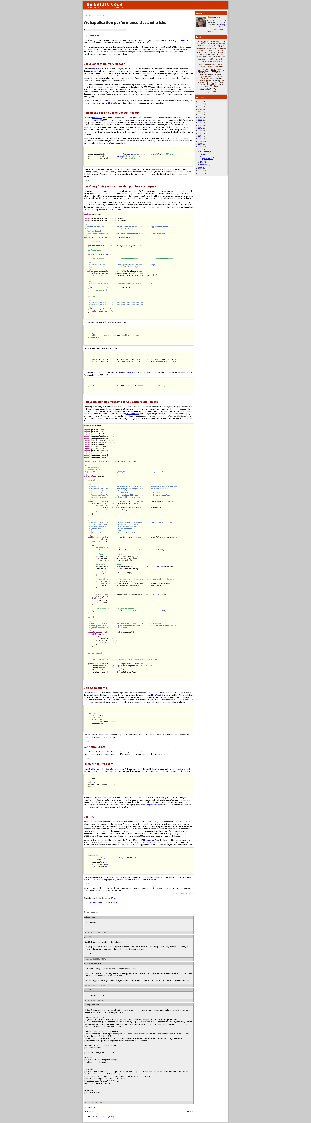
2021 (200, 117)
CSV (203, 47)
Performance (98, 902)
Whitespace (208, 92)
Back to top (87, 58)
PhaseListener (203, 71)
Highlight (199, 56)
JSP (91, 902)
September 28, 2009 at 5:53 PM (95, 959)
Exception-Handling (210, 52)
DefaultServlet (144, 122)
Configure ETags (94, 747)
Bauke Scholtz (90, 963)
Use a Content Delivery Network (105, 64)
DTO (203, 50)
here (146, 43)
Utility (206, 86)
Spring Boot (218, 78)
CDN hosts (112, 103)
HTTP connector (126, 797)
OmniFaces (206, 66)
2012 (200, 141)
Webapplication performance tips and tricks (212, 158)
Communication (212, 43)
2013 (200, 138)
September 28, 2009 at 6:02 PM (95, 986)
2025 (200, 106)
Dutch (209, 50)
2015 (200, 133)
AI (208, 41)
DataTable (201, 49)
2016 (200, 130)
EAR (215, 50)
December (204, 152)
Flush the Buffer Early (98, 764)
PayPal (210, 31)
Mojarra (214, 64)
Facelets (221, 52)
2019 (200, 122)
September (204, 154)
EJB (198, 53)
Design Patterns (212, 49)
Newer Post (88, 1111)
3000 (200, 101)
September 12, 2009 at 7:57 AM (95, 932)
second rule (97, 117)
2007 (200, 171)
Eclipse (221, 50)
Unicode (202, 84)
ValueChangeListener (208, 88)
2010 (200, 146)
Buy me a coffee (212, 29)
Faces (202, 54)
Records (221, 72)
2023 (200, 112)
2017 (200, 128)
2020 (200, 120)
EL (203, 53)
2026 (200, 104)
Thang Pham (89, 1004)
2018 (200, 125)
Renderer (203, 74)
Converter (221, 45)
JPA (216, 59)
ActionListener (202, 41)
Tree (215, 82)
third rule (95, 692)
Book (198, 43)
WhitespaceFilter (151, 805)
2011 (200, 144)
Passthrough (204, 69)
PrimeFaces (202, 73)
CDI (203, 43)
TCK (223, 80)
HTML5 (205, 56)
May (202, 162)
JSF (222, 58)
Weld (222, 90)
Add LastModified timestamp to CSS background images (121, 401)
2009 (200, 149)
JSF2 (203, 61)
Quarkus (210, 72)
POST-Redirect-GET (217, 71)
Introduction (92, 35)
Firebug (183, 40)
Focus (213, 54)
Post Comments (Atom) (104, 1116)
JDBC (211, 59)
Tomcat (114, 902)
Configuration (211, 45)
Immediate (216, 56)
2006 (200, 173)
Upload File (211, 84)
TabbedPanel (216, 80)
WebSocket (215, 90)
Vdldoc (219, 88)
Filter (208, 54)
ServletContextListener (111, 209)
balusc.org (221, 25)
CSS (199, 47)
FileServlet (89, 132)
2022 (200, 114)
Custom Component (213, 47)
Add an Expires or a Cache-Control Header (111, 112)
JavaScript (202, 59)
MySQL (221, 64)
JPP (85, 936)
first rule (95, 69)
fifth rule (95, 769)
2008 (200, 168)
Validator (214, 86)
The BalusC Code (103, 4)
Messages (208, 64)
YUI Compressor (132, 413)
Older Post (189, 1111)
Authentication (220, 41)
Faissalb (87, 917)
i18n (210, 56)
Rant (216, 73)
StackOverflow (204, 80)
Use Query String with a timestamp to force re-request (120, 186)
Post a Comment (90, 1107)
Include (224, 56)
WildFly (215, 92)
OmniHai (219, 67)
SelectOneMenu (205, 76)
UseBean (220, 84)
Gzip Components (95, 687)
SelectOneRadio (217, 76)
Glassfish (220, 54)
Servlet (107, 902)
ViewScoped (204, 90)
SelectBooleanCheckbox (215, 74)
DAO (223, 47)
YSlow (145, 40)
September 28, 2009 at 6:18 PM (95, 1000)
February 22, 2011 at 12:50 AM (94, 1103)
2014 (200, 136)
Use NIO (89, 817)
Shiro (211, 78)
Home (139, 1111)
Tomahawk (201, 82)
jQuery (93, 103)
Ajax (213, 41)
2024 (200, 109)
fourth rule (96, 752)
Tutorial (222, 82)
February (203, 164)
